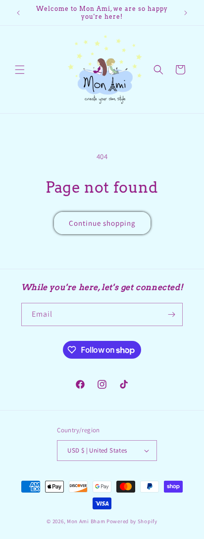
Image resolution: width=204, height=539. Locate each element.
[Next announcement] (186, 13)
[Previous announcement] (18, 13)
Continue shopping (102, 223)
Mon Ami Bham (86, 521)
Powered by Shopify (131, 521)
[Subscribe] (171, 314)
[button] (20, 70)
